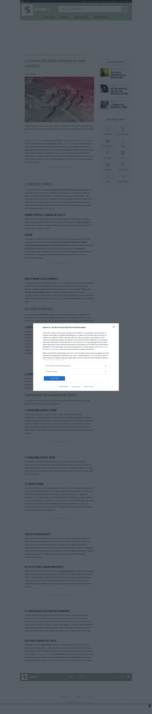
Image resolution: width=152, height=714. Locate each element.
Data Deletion (63, 387)
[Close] (114, 327)
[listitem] (76, 366)
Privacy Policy (88, 387)
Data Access (76, 387)
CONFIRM (54, 378)
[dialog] (76, 357)
